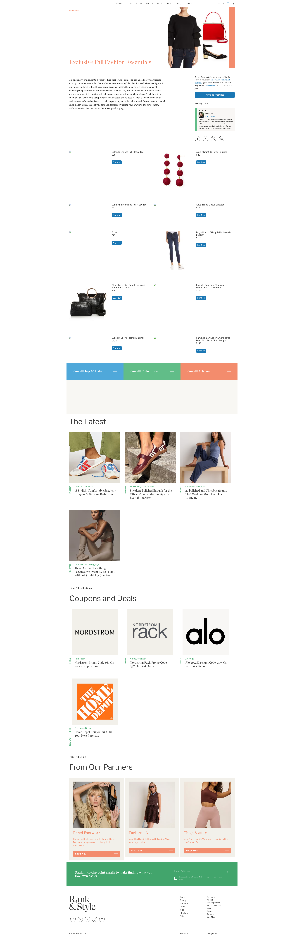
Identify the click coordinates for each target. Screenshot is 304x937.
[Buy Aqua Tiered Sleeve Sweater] (173, 205)
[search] (233, 4)
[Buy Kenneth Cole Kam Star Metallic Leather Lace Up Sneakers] (173, 287)
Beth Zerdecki (210, 116)
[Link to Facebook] (73, 921)
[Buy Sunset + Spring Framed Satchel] (88, 338)
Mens (159, 4)
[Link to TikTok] (94, 921)
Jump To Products (214, 95)
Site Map (211, 917)
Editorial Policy (214, 906)
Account (220, 4)
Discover (119, 4)
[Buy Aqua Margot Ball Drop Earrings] (173, 170)
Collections (74, 11)
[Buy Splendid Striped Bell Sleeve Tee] (88, 152)
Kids (169, 4)
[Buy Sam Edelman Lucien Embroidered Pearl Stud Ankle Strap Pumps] (173, 340)
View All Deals (77, 756)
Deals (129, 4)
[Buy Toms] (88, 232)
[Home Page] (80, 3)
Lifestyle (179, 4)
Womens (149, 4)
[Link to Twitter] (102, 921)
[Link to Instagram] (80, 921)
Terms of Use (184, 934)
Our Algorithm (213, 903)
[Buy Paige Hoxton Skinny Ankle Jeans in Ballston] (173, 250)
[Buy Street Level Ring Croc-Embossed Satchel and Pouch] (88, 303)
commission (210, 85)
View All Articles (198, 371)
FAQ (209, 908)
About (210, 900)
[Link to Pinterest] (87, 921)
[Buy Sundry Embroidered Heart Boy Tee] (88, 205)
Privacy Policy (211, 934)
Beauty (139, 4)
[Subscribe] (225, 871)
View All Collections (144, 371)
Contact (210, 911)
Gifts (190, 4)
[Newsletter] (228, 4)
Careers (210, 914)
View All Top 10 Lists (87, 371)
